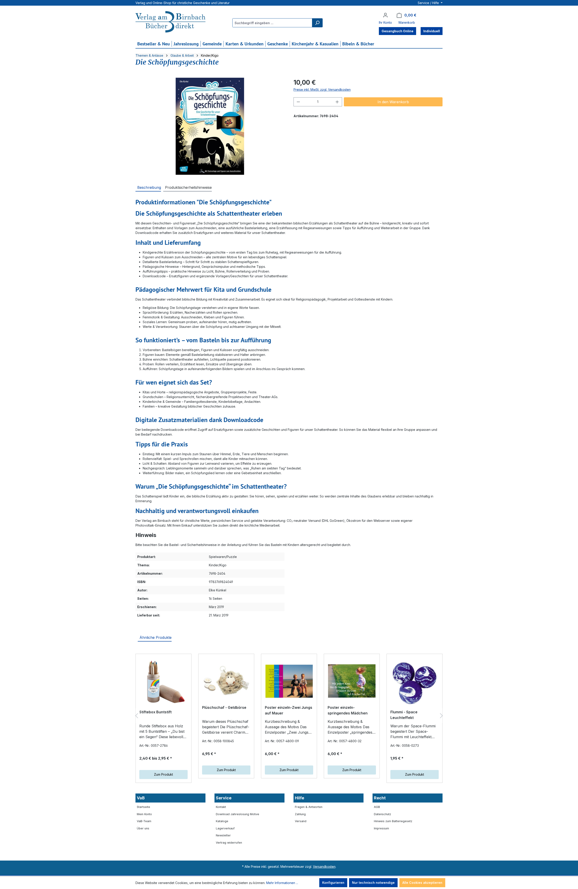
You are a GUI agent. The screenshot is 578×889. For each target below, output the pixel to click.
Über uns (143, 828)
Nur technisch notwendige (373, 882)
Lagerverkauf (225, 828)
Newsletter (223, 835)
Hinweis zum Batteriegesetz (393, 821)
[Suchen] (317, 23)
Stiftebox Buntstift (155, 712)
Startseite (143, 807)
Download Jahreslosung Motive (237, 814)
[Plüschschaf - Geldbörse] (226, 681)
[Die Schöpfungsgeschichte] (210, 126)
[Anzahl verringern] (298, 101)
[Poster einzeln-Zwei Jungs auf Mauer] (289, 681)
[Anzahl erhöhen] (337, 101)
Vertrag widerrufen (229, 842)
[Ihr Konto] (385, 15)
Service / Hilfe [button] (429, 3)
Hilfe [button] (299, 798)
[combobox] (272, 23)
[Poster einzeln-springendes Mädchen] (352, 681)
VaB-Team (144, 821)
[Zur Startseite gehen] (170, 22)
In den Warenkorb (393, 102)
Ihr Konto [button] (385, 22)
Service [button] (223, 798)
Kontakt (221, 807)
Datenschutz (382, 814)
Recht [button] (380, 798)
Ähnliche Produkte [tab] (156, 637)
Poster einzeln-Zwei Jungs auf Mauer (288, 710)
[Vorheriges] (136, 715)
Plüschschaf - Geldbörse (224, 707)
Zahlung (300, 814)
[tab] (148, 187)
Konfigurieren (333, 882)
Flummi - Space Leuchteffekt (403, 715)
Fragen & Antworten (308, 807)
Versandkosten (324, 866)
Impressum (381, 828)
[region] (210, 126)
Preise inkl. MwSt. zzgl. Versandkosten (322, 89)
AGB (377, 807)
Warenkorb (406, 22)
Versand (300, 821)
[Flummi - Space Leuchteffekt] (414, 683)
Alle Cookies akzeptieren (422, 882)
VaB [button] (141, 798)
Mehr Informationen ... (282, 883)
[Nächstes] (441, 715)
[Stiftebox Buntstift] (163, 683)
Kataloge (222, 821)
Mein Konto (144, 814)
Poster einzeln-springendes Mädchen (348, 710)
